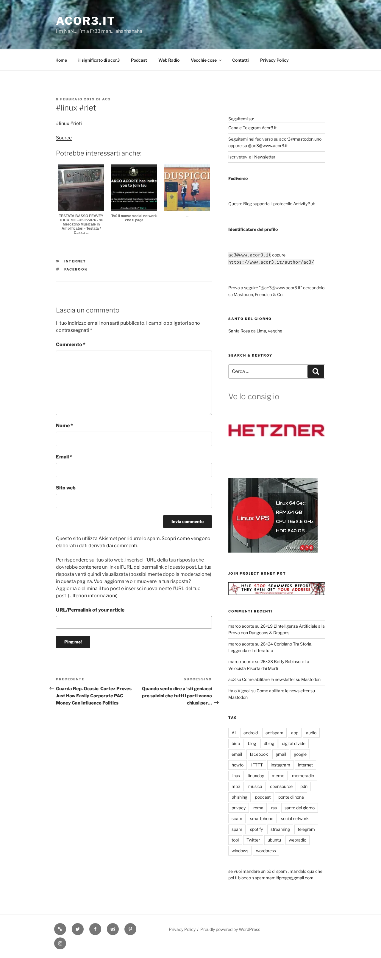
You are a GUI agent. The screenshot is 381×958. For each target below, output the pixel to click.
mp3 (236, 786)
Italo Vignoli (239, 690)
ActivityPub (304, 203)
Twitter (253, 839)
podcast (263, 797)
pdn (303, 786)
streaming (280, 829)
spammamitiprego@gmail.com (284, 877)
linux (236, 775)
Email (64, 457)
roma (258, 807)
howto (237, 764)
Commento (70, 344)
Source (64, 138)
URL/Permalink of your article (90, 610)
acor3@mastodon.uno (300, 138)
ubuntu (274, 839)
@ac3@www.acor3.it (268, 145)
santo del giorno (300, 807)
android (250, 732)
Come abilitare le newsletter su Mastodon (281, 679)
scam (237, 818)
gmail (281, 754)
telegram (306, 829)
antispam (274, 732)
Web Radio (168, 60)
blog (252, 743)
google (300, 754)
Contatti (240, 60)
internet (75, 261)
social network (295, 818)
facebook (76, 269)
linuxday (256, 775)
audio (311, 732)
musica (255, 786)
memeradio (303, 775)
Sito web (66, 488)
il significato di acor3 (99, 60)
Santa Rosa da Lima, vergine (255, 330)
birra (236, 743)
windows (240, 850)
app (294, 732)
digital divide (293, 743)
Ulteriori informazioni (92, 595)
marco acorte (241, 626)
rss (274, 807)
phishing (239, 797)
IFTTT (257, 764)
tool (235, 839)
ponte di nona (291, 797)
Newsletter (264, 156)
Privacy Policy (274, 60)
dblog (269, 743)
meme (278, 775)
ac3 (106, 99)
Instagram (280, 764)
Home (61, 60)
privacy (239, 807)
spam (237, 829)
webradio (297, 839)
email (237, 754)
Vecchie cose (204, 60)
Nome (64, 425)
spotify (256, 829)
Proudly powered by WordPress (230, 929)
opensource (281, 786)
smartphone (261, 818)
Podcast (139, 60)
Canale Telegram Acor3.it (252, 127)
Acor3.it (85, 20)
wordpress (266, 850)
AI (234, 732)
